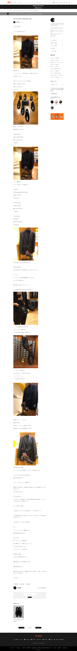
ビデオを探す (53, 48)
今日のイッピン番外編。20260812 (55, 73)
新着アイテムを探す (54, 42)
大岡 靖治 (17, 22)
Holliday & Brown (54, 93)
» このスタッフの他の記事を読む (41, 587)
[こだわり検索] (69, 2)
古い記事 (38, 627)
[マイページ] (62, 2)
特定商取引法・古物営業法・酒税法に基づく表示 (45, 647)
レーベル (25, 2)
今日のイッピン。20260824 (55, 64)
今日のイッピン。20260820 (55, 66)
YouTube (33, 639)
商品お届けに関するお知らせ (38, 5)
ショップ (29, 2)
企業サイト (55, 647)
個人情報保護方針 (34, 647)
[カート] (66, 2)
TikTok (39, 639)
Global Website (65, 647)
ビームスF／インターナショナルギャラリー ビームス (26, 13)
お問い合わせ (18, 647)
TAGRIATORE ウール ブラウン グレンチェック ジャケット (57, 62)
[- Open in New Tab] (57, 116)
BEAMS (38, 636)
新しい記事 (22, 627)
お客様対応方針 (28, 647)
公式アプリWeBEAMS (59, 639)
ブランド (33, 2)
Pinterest (45, 639)
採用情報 (59, 647)
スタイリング (21, 2)
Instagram (17, 639)
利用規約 (24, 647)
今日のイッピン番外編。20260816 (55, 68)
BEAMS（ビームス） (9, 2)
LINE (51, 639)
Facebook (27, 639)
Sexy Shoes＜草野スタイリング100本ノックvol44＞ (57, 75)
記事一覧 (29, 627)
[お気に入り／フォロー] (64, 2)
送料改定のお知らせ (38, 7)
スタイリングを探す (54, 45)
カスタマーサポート (13, 647)
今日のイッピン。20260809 (55, 77)
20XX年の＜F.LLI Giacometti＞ (55, 60)
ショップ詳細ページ (54, 40)
